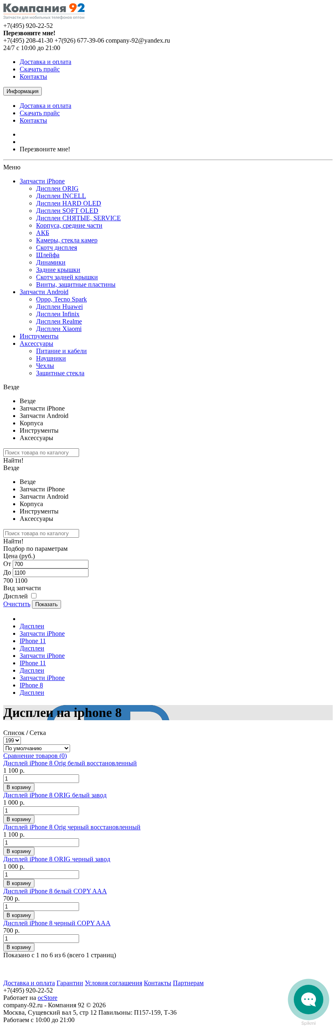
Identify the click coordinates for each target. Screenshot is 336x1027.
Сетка (38, 732)
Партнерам (188, 982)
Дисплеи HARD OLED (68, 203)
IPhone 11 (33, 640)
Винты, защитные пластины (76, 284)
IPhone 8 (31, 685)
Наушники (51, 358)
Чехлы (45, 365)
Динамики (51, 262)
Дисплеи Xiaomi (59, 328)
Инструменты (39, 336)
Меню (11, 167)
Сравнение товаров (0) (35, 755)
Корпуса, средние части (69, 225)
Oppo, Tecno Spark (61, 299)
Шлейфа (47, 254)
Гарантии (70, 982)
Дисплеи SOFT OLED (67, 210)
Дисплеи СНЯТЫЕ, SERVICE (78, 218)
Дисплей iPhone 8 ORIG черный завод (56, 859)
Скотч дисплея (56, 247)
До (7, 572)
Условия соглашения (113, 982)
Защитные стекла (60, 373)
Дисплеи (32, 626)
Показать (46, 604)
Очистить (16, 603)
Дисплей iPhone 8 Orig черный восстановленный (72, 827)
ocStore (47, 997)
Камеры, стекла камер (67, 240)
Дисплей (15, 596)
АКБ (42, 232)
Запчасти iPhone (42, 181)
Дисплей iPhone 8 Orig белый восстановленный (70, 763)
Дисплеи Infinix (57, 313)
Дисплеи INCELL (61, 195)
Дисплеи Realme (59, 321)
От (7, 563)
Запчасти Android (44, 291)
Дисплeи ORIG (57, 188)
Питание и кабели (61, 350)
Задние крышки (58, 269)
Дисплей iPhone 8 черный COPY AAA (57, 923)
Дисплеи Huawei (59, 306)
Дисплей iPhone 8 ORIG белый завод (55, 795)
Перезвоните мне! (45, 149)
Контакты (33, 76)
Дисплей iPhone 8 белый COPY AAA (55, 891)
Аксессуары (36, 343)
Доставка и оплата (45, 61)
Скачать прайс (40, 69)
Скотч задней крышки (67, 277)
